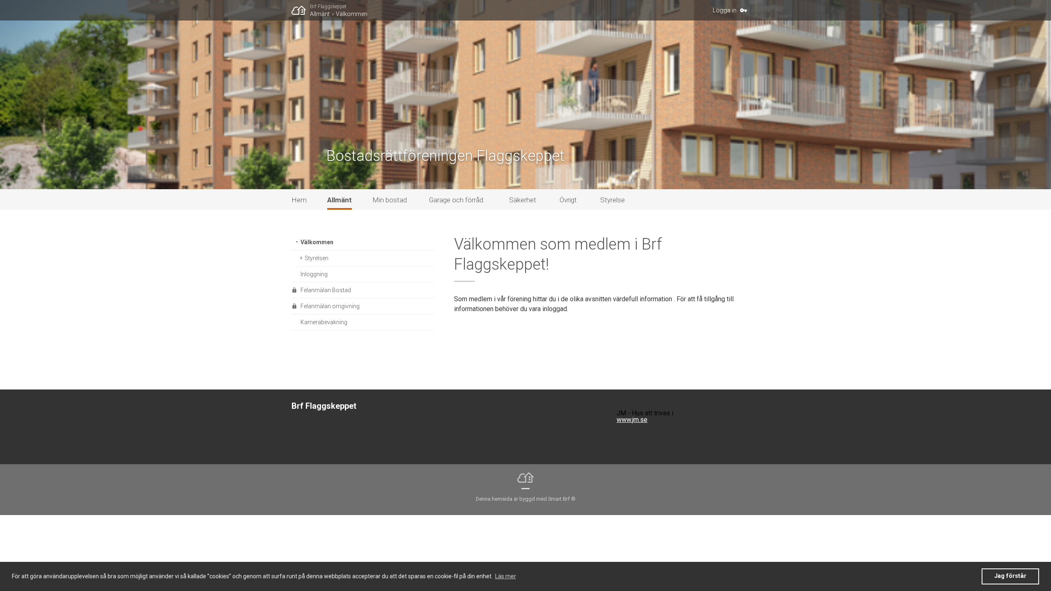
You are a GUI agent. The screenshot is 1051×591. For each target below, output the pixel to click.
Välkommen (351, 14)
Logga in (725, 10)
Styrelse (612, 200)
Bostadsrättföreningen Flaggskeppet (445, 156)
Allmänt (320, 14)
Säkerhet (522, 200)
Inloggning (314, 274)
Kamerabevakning (324, 322)
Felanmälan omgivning (330, 306)
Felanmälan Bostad (326, 290)
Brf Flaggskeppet (328, 6)
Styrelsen (316, 258)
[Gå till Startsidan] (300, 10)
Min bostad (389, 200)
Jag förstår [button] (1010, 576)
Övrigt (568, 200)
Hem (299, 200)
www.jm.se (632, 420)
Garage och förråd (456, 200)
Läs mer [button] (505, 576)
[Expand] (296, 242)
